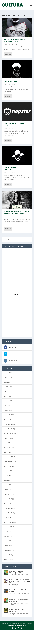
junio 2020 (7, 536)
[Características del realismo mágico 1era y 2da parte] (17, 200)
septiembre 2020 (9, 522)
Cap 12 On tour (10, 81)
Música (13, 84)
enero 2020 (7, 559)
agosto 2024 (8, 377)
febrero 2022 (8, 447)
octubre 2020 (8, 517)
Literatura (14, 44)
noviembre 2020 (9, 513)
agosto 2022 (8, 438)
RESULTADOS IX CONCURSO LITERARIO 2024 (18, 590)
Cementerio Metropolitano (17, 625)
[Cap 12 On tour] (17, 69)
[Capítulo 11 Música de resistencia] (17, 155)
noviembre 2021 (9, 461)
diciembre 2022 (9, 424)
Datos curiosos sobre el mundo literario (14, 40)
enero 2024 (7, 396)
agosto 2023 (8, 401)
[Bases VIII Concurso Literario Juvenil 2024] (6, 600)
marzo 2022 (7, 443)
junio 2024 (7, 382)
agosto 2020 (8, 527)
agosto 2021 (8, 471)
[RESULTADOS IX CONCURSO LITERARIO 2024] (6, 591)
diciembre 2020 (9, 508)
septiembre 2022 (9, 433)
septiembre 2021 (9, 466)
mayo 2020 (7, 541)
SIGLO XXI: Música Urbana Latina (15, 124)
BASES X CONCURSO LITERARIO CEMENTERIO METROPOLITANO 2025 (19, 581)
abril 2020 (7, 545)
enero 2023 (7, 419)
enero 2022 (7, 452)
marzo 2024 (7, 391)
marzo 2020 (7, 550)
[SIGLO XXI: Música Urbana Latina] (17, 111)
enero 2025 (7, 373)
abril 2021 (7, 489)
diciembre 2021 (9, 457)
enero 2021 (7, 503)
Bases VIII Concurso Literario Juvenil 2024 (18, 600)
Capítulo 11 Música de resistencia (13, 169)
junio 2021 (7, 480)
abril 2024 (7, 387)
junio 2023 (7, 405)
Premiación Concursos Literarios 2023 (16, 610)
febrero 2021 (8, 499)
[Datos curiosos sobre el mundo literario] (17, 27)
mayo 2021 (7, 485)
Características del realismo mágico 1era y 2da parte (16, 213)
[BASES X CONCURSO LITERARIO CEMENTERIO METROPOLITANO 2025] (6, 580)
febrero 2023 (8, 415)
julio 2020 (7, 531)
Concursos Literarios (22, 574)
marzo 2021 (7, 494)
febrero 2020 (8, 555)
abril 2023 (7, 410)
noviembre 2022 (9, 429)
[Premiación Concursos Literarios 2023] (6, 610)
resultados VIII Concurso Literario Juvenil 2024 (17, 572)
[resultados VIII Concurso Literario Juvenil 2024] (6, 572)
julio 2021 (7, 475)
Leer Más (8, 54)
